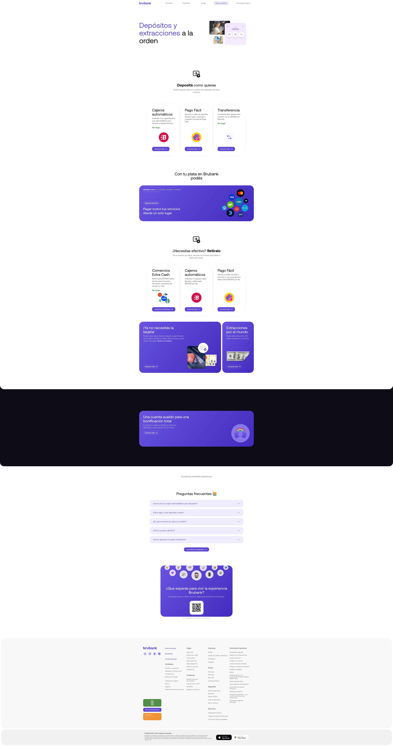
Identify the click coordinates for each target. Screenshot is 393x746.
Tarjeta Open (191, 658)
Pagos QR (190, 652)
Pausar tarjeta (212, 696)
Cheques (211, 662)
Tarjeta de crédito (192, 655)
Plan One (211, 672)
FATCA (232, 672)
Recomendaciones (214, 691)
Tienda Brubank (171, 659)
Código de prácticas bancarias (218, 716)
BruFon (167, 684)
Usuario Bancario (235, 658)
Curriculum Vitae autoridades (217, 719)
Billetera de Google (171, 677)
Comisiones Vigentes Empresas (236, 701)
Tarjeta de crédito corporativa (218, 655)
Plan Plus (211, 675)
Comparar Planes (213, 681)
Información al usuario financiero (237, 688)
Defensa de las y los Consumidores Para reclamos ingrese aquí (239, 676)
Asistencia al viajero (171, 681)
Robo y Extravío (213, 703)
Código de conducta (236, 661)
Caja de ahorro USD (193, 684)
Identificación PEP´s (236, 691)
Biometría (211, 693)
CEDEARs (190, 686)
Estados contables (236, 669)
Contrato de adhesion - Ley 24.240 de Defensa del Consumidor (238, 696)
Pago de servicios (192, 666)
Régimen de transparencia (238, 655)
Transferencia (169, 674)
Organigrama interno (215, 713)
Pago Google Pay (192, 664)
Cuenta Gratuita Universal (238, 664)
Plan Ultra (211, 677)
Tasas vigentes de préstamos (239, 684)
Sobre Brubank (170, 648)
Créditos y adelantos (172, 668)
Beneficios (169, 654)
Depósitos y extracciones (173, 671)
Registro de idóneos (193, 689)
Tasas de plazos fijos (236, 681)
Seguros (168, 686)
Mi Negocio (211, 659)
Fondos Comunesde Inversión (192, 680)
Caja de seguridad (214, 700)
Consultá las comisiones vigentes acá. (196, 476)
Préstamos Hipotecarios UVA (174, 689)
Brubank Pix (190, 669)
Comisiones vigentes (236, 652)
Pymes (210, 652)
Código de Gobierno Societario (240, 666)
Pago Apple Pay (192, 661)
